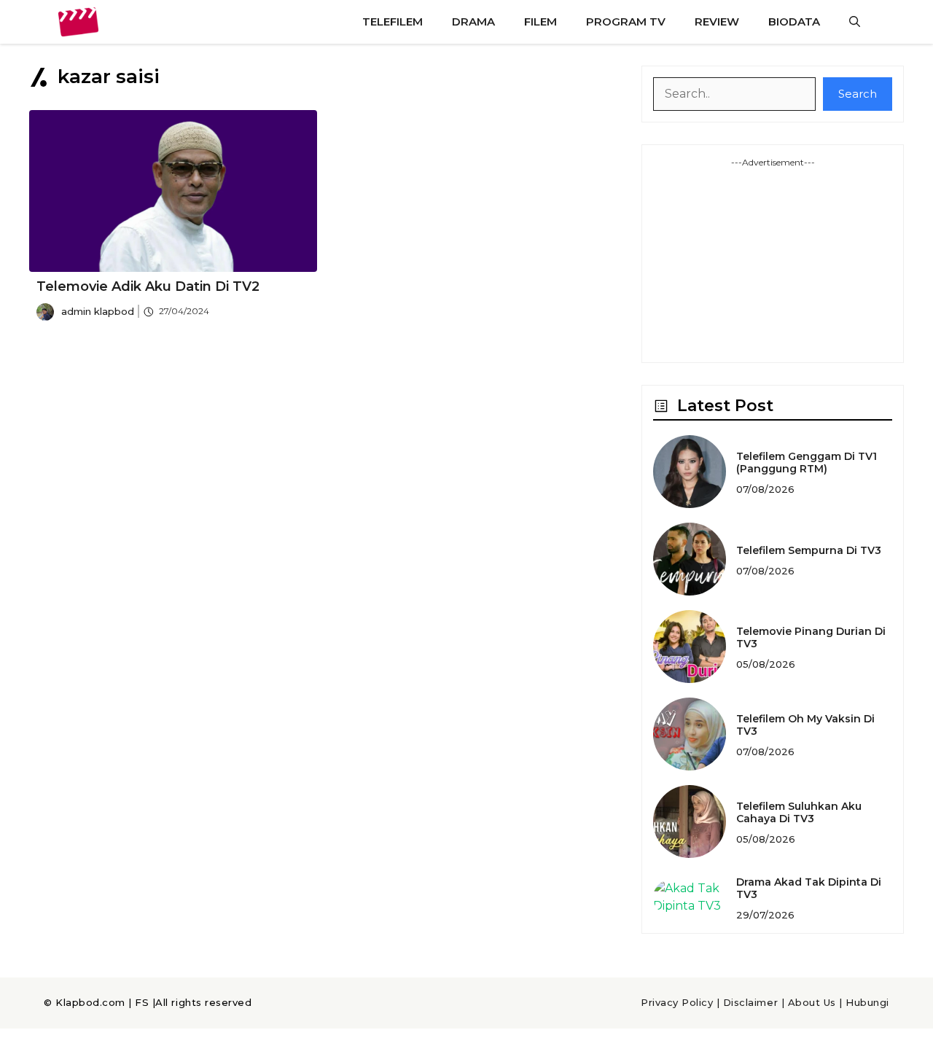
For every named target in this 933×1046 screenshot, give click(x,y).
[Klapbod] (78, 22)
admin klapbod (97, 311)
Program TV (625, 21)
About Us (812, 1002)
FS (142, 1002)
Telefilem (392, 21)
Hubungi (867, 1002)
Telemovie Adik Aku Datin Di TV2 (147, 286)
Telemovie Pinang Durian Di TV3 (811, 637)
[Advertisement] (772, 260)
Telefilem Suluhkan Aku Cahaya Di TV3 (799, 812)
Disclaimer (750, 1002)
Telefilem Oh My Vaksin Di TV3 (805, 725)
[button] (855, 22)
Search (857, 94)
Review (717, 21)
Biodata (794, 21)
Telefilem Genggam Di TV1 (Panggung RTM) (806, 462)
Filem (540, 21)
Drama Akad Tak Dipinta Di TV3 (808, 888)
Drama (473, 21)
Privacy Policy (677, 1002)
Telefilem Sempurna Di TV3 (808, 550)
